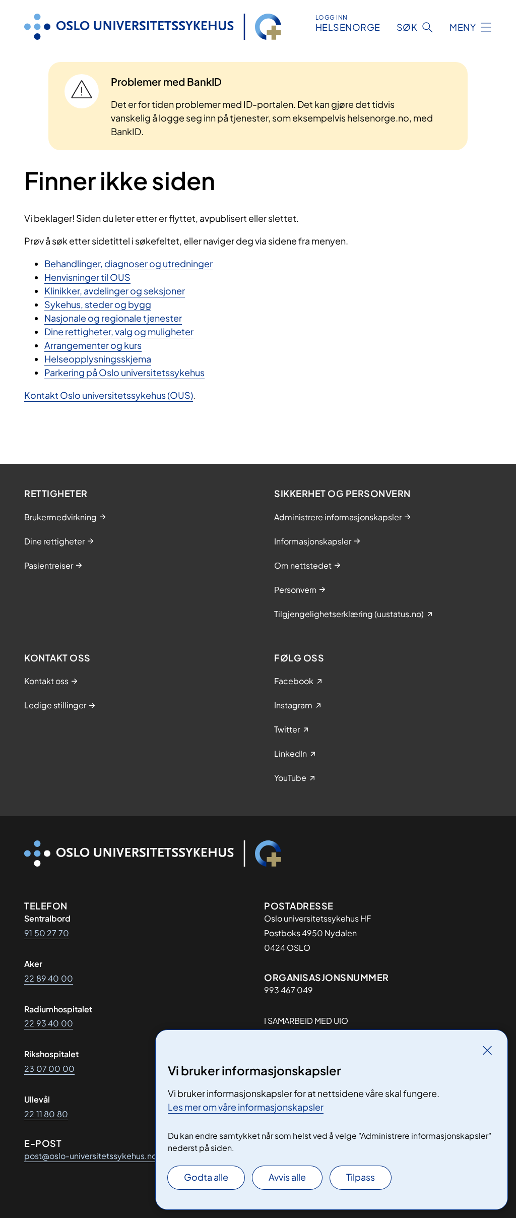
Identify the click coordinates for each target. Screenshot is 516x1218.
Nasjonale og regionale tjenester (113, 318)
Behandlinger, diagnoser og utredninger (128, 263)
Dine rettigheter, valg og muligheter (119, 331)
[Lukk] (487, 1050)
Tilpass (360, 1177)
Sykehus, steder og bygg (97, 304)
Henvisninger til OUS (87, 277)
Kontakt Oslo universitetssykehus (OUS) (108, 395)
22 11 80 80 (46, 1114)
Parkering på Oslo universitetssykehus (124, 372)
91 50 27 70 (46, 933)
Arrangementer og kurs (93, 345)
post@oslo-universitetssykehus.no (90, 1155)
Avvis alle (287, 1177)
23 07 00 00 (49, 1068)
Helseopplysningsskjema (97, 358)
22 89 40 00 (48, 978)
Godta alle (206, 1177)
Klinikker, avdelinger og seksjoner (114, 290)
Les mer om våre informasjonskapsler (246, 1107)
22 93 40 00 (48, 1023)
